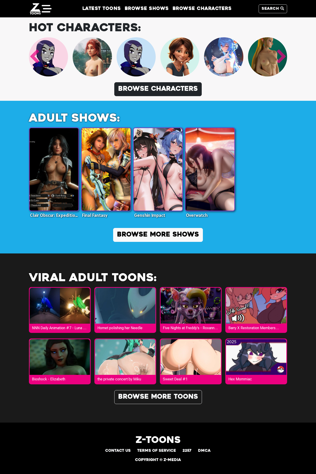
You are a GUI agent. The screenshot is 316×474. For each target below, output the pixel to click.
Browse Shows (147, 8)
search (271, 9)
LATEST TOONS (101, 8)
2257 (187, 451)
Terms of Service (156, 451)
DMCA (204, 451)
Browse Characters (202, 8)
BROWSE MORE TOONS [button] (158, 397)
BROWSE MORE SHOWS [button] (158, 235)
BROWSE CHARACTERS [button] (158, 89)
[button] (34, 57)
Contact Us (118, 451)
